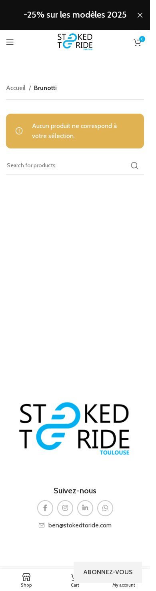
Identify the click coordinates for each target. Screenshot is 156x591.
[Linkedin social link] (85, 508)
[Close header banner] (140, 15)
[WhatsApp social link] (105, 508)
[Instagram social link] (65, 508)
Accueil (16, 88)
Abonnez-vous (107, 572)
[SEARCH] (135, 165)
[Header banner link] (75, 15)
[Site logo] (75, 41)
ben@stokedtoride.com (80, 525)
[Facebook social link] (45, 508)
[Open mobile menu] (10, 42)
